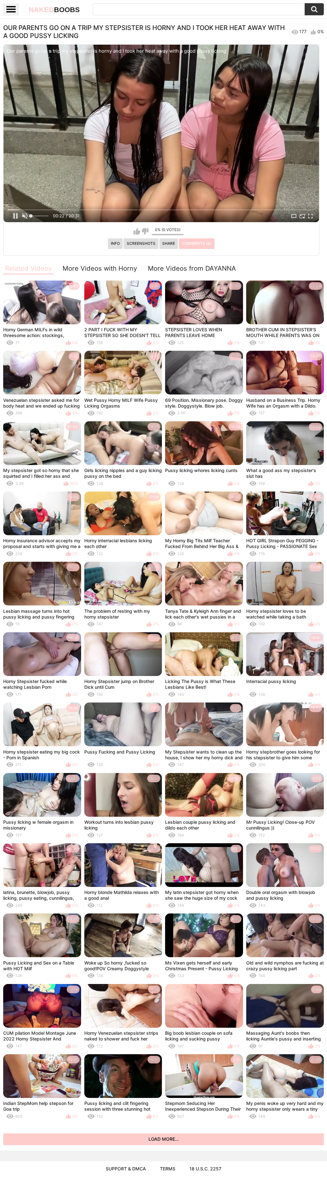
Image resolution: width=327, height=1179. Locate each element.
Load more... (163, 1139)
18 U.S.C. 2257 (205, 1168)
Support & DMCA (126, 1168)
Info (115, 243)
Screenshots (141, 243)
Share (168, 243)
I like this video (136, 231)
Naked (54, 10)
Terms (167, 1168)
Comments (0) (197, 243)
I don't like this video (145, 231)
